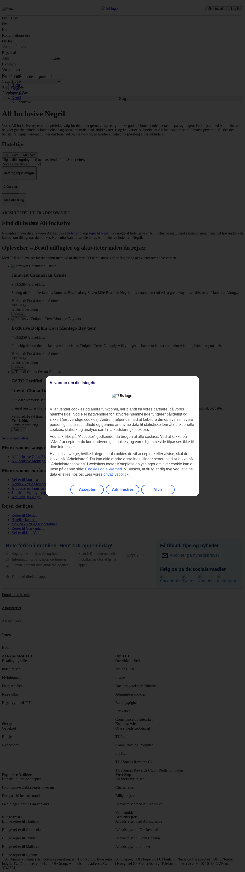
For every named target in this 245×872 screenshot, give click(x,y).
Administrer (122, 489)
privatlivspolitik (115, 474)
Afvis (158, 489)
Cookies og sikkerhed (103, 469)
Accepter (87, 489)
